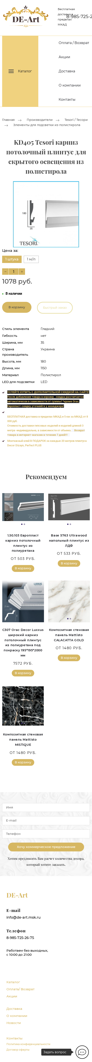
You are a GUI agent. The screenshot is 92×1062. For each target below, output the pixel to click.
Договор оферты (18, 1049)
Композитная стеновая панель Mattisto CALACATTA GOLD (69, 635)
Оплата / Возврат (74, 43)
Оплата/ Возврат (20, 989)
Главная (8, 120)
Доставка (67, 71)
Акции (64, 57)
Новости (13, 1023)
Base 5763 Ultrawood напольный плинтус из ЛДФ (69, 540)
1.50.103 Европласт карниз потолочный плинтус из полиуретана (23, 543)
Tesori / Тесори (76, 120)
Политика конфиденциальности (28, 1044)
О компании (70, 85)
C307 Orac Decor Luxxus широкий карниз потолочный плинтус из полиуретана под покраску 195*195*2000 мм (23, 642)
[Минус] (5, 271)
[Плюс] (22, 271)
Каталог (13, 982)
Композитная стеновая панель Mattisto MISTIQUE (23, 739)
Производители (40, 120)
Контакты (67, 99)
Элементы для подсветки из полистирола (46, 125)
